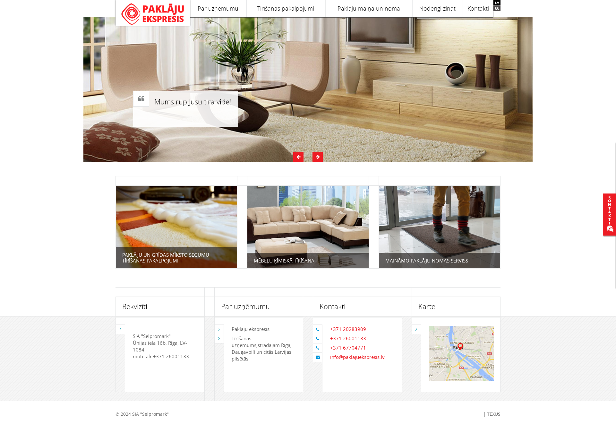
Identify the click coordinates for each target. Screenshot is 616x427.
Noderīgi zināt (437, 8)
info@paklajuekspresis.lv (357, 357)
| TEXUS (492, 414)
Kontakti (478, 8)
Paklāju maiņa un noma (369, 8)
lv (497, 2)
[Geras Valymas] (153, 13)
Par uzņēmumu (218, 8)
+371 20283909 (348, 329)
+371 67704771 (348, 347)
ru (497, 8)
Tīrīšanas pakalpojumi (285, 8)
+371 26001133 (348, 338)
